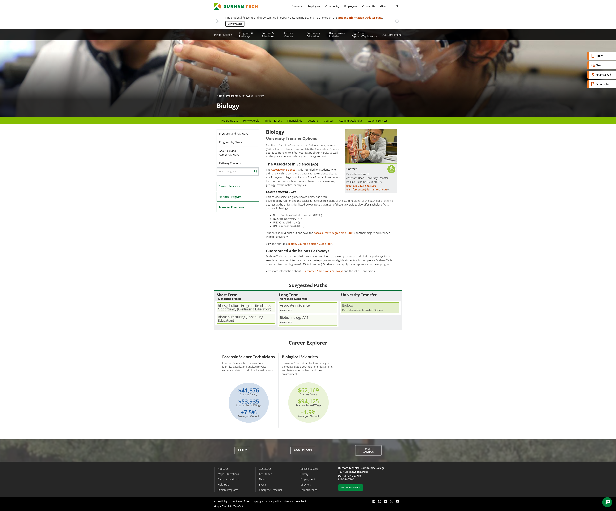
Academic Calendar (350, 120)
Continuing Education (313, 34)
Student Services (378, 120)
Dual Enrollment (391, 35)
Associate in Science (283, 169)
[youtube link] (397, 501)
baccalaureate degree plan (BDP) (333, 233)
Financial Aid (603, 74)
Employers (314, 6)
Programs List (229, 120)
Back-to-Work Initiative (337, 34)
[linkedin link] (385, 501)
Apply (599, 56)
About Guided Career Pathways (229, 152)
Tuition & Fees (273, 120)
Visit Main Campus (350, 487)
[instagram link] (379, 501)
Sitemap (288, 501)
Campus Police (308, 490)
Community (332, 6)
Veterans (313, 120)
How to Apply (251, 120)
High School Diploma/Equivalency (364, 34)
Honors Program (230, 197)
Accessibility (220, 501)
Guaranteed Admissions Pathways (322, 271)
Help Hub (223, 484)
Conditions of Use (240, 501)
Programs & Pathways (246, 34)
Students (297, 6)
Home (220, 96)
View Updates (235, 23)
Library (304, 474)
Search (258, 171)
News (262, 479)
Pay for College (223, 35)
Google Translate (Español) (228, 506)
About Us (223, 468)
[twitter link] (391, 501)
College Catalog (309, 468)
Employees (350, 6)
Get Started (265, 474)
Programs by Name (230, 142)
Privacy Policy (273, 501)
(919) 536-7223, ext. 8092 (361, 185)
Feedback (301, 501)
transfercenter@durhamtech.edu (366, 189)
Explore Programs (228, 490)
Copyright (258, 501)
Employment (307, 479)
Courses (329, 120)
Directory (305, 484)
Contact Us (368, 6)
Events (262, 484)
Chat (598, 65)
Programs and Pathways (233, 133)
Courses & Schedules (268, 34)
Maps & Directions (228, 474)
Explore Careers (288, 34)
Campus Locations (228, 479)
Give (382, 6)
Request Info (603, 84)
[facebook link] (374, 501)
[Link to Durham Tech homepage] (238, 6)
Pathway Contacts (230, 163)
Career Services (229, 186)
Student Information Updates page (360, 17)
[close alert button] (397, 21)
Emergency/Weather (270, 490)
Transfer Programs (231, 207)
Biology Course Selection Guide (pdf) (310, 244)
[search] (397, 6)
